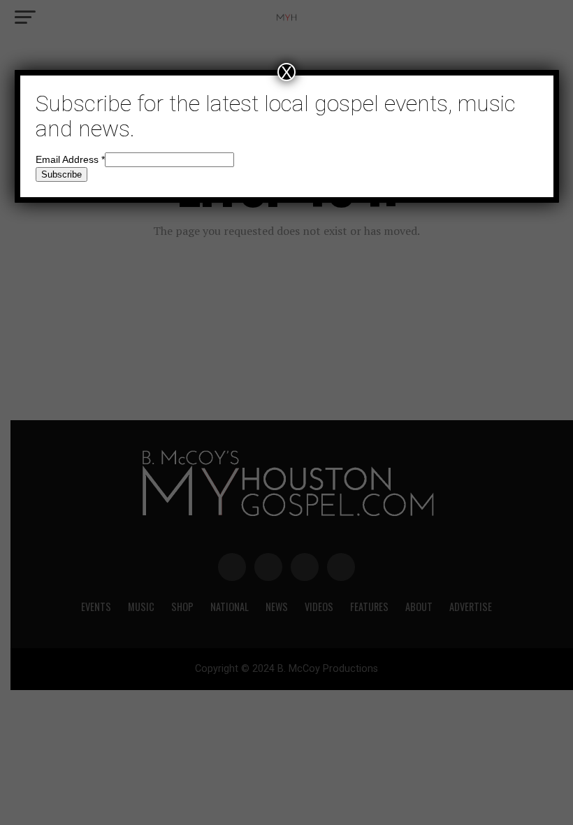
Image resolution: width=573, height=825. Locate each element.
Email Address (70, 159)
